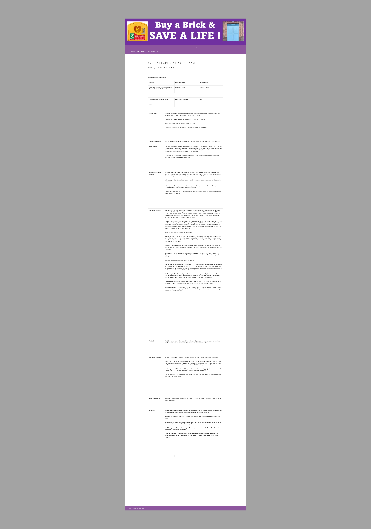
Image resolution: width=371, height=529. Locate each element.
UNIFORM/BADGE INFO (153, 51)
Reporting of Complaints (138, 51)
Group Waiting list (156, 47)
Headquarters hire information (202, 47)
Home (132, 47)
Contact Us (229, 47)
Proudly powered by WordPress (136, 508)
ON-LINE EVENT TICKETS (142, 47)
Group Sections (184, 47)
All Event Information (170, 47)
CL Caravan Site (219, 47)
